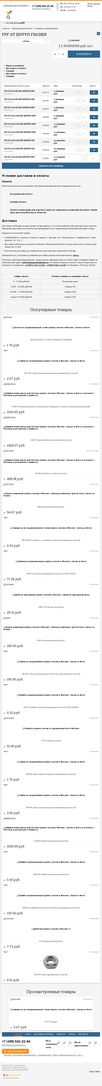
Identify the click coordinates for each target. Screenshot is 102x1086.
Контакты (83, 1034)
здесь (76, 255)
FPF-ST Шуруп (51, 1022)
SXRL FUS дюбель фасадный (51, 607)
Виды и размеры (15, 66)
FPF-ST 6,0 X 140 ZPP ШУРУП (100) (20, 132)
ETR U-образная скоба (51, 741)
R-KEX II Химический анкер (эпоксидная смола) (51, 440)
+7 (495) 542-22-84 (42, 6)
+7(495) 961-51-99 (56, 265)
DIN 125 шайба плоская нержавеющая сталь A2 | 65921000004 (51, 707)
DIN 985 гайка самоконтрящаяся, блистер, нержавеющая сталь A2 (51, 674)
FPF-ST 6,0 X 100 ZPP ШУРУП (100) (20, 116)
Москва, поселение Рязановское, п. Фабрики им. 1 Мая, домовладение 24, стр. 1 (43, 1055)
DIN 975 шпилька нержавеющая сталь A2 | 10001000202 (51, 574)
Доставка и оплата (16, 68)
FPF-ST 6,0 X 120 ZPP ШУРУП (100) (20, 124)
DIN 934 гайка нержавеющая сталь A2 (51, 975)
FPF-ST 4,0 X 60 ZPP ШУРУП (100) (19, 99)
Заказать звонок (17, 1051)
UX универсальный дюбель (51, 941)
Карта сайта (94, 1071)
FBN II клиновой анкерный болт (51, 507)
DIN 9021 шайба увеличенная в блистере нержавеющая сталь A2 (51, 908)
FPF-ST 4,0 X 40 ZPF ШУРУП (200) (19, 91)
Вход (90, 6)
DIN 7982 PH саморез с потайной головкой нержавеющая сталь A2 (51, 540)
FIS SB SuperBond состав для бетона (51, 473)
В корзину (83, 54)
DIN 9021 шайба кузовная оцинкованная (51, 874)
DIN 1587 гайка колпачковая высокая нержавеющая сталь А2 (51, 373)
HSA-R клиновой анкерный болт (51, 640)
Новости (60, 1034)
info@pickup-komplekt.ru (41, 9)
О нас (28, 1034)
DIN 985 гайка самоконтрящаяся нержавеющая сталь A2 (51, 774)
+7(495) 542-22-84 (35, 265)
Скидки (10, 71)
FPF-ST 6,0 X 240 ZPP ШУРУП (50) (19, 148)
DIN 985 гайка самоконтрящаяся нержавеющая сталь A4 (51, 808)
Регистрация (94, 4)
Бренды (18, 23)
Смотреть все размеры (51, 166)
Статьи (71, 1034)
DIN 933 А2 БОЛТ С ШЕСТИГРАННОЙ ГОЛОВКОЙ (51, 340)
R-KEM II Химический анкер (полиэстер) (51, 841)
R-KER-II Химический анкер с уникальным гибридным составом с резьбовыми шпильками (51, 407)
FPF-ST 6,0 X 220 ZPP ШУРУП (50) (19, 140)
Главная (18, 1034)
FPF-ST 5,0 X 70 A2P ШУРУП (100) (19, 157)
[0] (8, 14)
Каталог (10, 23)
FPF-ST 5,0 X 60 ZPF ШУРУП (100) (19, 107)
